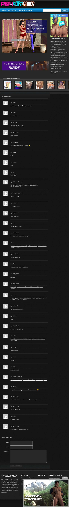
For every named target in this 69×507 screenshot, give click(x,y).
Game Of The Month (25, 10)
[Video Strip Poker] (18, 88)
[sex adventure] (59, 36)
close (65, 478)
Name (7, 442)
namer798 (16, 132)
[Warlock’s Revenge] (40, 88)
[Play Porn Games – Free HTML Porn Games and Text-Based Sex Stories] (17, 4)
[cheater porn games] (25, 70)
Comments (6, 451)
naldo (14, 102)
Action (60, 64)
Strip (61, 66)
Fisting (52, 66)
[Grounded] (29, 88)
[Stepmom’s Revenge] (50, 88)
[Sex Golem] (7, 88)
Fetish (63, 64)
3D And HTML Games (9, 10)
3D (57, 64)
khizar (14, 152)
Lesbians (57, 66)
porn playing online (59, 71)
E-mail (7, 447)
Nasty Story (57, 478)
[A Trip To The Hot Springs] (61, 88)
